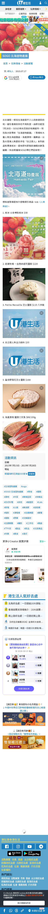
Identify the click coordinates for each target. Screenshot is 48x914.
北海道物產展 (11, 486)
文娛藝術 (27, 517)
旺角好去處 (7, 866)
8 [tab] (20, 23)
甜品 (18, 528)
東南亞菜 (27, 496)
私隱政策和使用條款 (34, 895)
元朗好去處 (22, 862)
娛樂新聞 (33, 13)
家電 (7, 507)
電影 (7, 512)
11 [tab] (28, 23)
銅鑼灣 (32, 473)
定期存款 (43, 13)
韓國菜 (30, 502)
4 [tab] (26, 19)
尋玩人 (10, 71)
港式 (25, 533)
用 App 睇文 (38, 77)
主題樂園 (29, 512)
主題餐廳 (9, 523)
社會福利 (5, 869)
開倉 (40, 523)
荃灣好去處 (35, 862)
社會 (16, 866)
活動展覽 (28, 63)
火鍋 (16, 507)
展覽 (40, 512)
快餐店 (39, 496)
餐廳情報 (24, 866)
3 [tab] (23, 19)
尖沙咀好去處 (31, 859)
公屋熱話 (23, 13)
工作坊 (30, 523)
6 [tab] (31, 19)
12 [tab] (31, 23)
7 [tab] (18, 23)
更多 (42, 541)
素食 (16, 533)
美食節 (26, 507)
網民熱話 (5, 878)
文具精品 (38, 528)
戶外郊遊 (35, 866)
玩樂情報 (15, 63)
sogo (24, 486)
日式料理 (9, 502)
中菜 (16, 496)
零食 (30, 491)
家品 (27, 528)
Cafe (40, 502)
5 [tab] (28, 19)
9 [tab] (23, 23)
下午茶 (8, 528)
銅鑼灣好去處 (8, 862)
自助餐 (37, 507)
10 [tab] (26, 23)
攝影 (20, 523)
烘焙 (20, 502)
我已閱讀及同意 (24, 903)
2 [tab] (20, 19)
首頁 (5, 63)
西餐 (16, 517)
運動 (39, 491)
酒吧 (7, 496)
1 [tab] (18, 19)
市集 (7, 533)
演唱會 (8, 9)
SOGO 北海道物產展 (14, 491)
